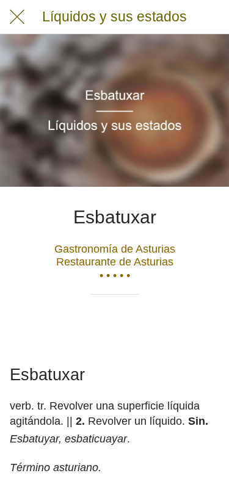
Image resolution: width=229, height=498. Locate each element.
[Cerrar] (17, 17)
